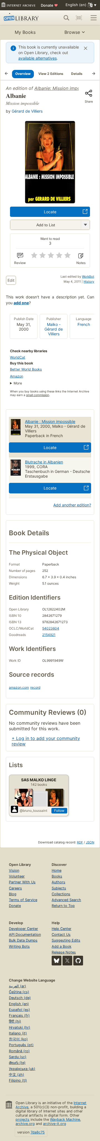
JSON (90, 842)
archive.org (25, 1124)
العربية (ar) (17, 986)
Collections (61, 894)
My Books (25, 32)
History (89, 281)
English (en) (19, 1004)
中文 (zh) (16, 1074)
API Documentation (25, 934)
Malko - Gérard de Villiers (53, 329)
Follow (59, 810)
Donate (49, 5)
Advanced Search (66, 900)
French (84, 324)
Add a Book (61, 946)
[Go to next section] (94, 74)
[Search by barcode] (79, 17)
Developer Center (23, 929)
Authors (58, 882)
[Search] (66, 17)
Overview (23, 74)
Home (56, 870)
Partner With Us (22, 882)
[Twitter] (67, 960)
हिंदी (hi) (15, 1021)
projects (22, 1119)
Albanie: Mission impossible (63, 88)
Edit (11, 280)
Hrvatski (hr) (19, 1027)
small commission (37, 395)
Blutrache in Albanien (44, 462)
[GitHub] (78, 960)
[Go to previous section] (6, 74)
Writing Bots (19, 946)
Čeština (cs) (19, 992)
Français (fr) (19, 1015)
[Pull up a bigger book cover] (50, 201)
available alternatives (37, 58)
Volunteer (17, 876)
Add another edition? (72, 505)
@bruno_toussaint (33, 810)
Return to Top (63, 906)
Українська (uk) (22, 1069)
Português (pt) (21, 1045)
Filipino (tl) (18, 1080)
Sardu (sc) (17, 1057)
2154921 (49, 635)
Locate (50, 211)
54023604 (50, 628)
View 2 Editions (50, 74)
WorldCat (17, 357)
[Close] (85, 48)
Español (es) (19, 1010)
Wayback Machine (65, 1119)
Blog (12, 894)
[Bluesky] (56, 960)
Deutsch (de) (20, 998)
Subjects (59, 888)
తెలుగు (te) (17, 1063)
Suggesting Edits (66, 940)
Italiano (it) (18, 1033)
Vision (14, 870)
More (18, 383)
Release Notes (64, 952)
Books (57, 876)
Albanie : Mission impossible (50, 421)
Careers (15, 888)
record (35, 687)
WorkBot (88, 276)
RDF (80, 842)
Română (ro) (19, 1051)
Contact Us (61, 934)
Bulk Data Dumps (23, 940)
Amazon (16, 376)
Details (76, 74)
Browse (72, 32)
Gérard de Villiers (27, 111)
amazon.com (19, 687)
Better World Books (26, 369)
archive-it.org (54, 1124)
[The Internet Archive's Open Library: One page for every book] (22, 17)
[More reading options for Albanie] (85, 225)
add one (21, 302)
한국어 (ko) (18, 1039)
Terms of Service (23, 900)
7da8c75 (38, 1132)
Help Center (61, 929)
